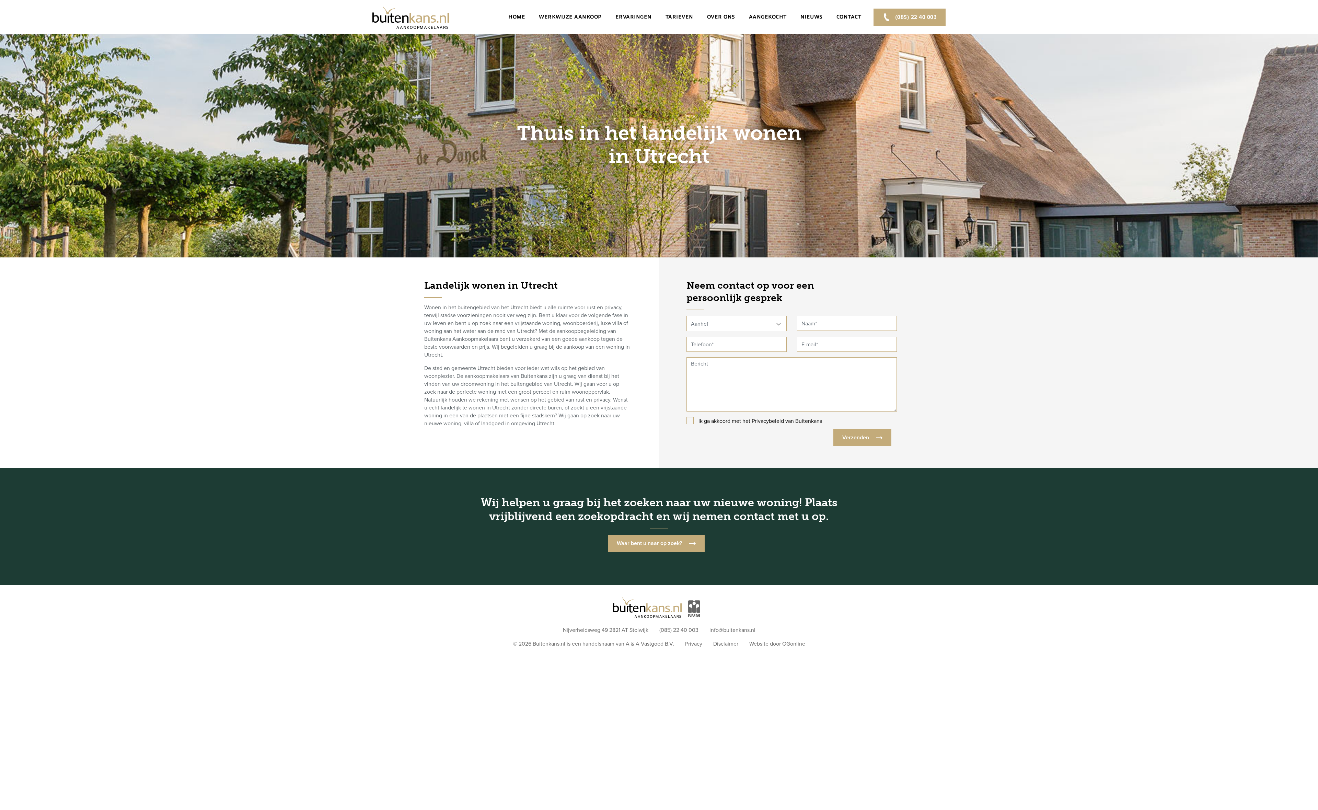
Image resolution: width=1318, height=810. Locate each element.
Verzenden (855, 437)
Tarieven (679, 17)
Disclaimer (725, 644)
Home (516, 17)
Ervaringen (633, 17)
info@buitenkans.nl (732, 630)
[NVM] (694, 604)
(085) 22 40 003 (915, 17)
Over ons (721, 17)
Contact (849, 17)
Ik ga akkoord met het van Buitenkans (760, 421)
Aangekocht (768, 17)
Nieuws (811, 17)
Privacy (693, 644)
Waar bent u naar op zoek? (649, 543)
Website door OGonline (777, 644)
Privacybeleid (768, 421)
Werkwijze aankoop (570, 17)
